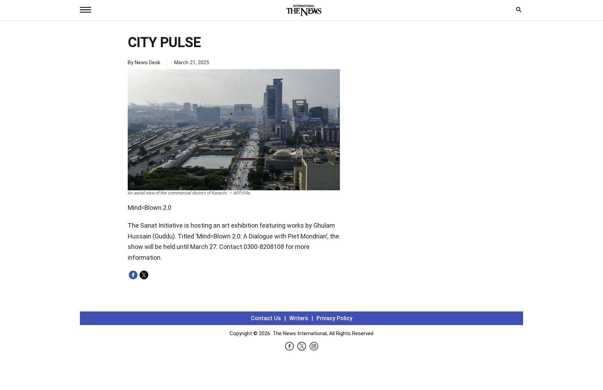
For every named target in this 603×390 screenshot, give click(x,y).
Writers (298, 318)
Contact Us (266, 318)
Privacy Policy (334, 318)
